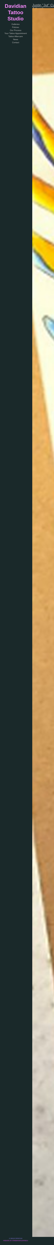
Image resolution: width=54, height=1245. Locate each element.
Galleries (15, 24)
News (15, 39)
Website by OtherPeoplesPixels (15, 1240)
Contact (15, 42)
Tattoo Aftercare (15, 36)
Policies (15, 27)
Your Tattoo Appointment (15, 33)
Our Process (16, 30)
